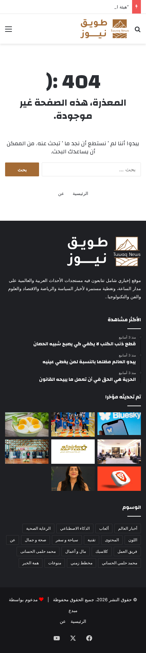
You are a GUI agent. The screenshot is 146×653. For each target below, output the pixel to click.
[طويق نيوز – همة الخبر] (104, 29)
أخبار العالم (127, 528)
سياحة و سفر (67, 539)
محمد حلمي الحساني (119, 562)
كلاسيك (101, 551)
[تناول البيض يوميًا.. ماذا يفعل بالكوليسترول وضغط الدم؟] (27, 424)
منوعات (54, 562)
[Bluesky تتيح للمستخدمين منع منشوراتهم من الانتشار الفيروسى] (119, 423)
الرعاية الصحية (38, 528)
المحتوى (112, 539)
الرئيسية (80, 193)
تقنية (91, 539)
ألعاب (104, 528)
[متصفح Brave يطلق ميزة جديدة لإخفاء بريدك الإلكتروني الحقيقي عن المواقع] (119, 478)
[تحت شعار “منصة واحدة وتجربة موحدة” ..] (73, 478)
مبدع (73, 610)
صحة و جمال (35, 539)
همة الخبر (30, 562)
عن (61, 193)
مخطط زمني (81, 562)
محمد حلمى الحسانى (38, 551)
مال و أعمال (75, 551)
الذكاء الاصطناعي (75, 528)
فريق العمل (127, 551)
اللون (132, 539)
